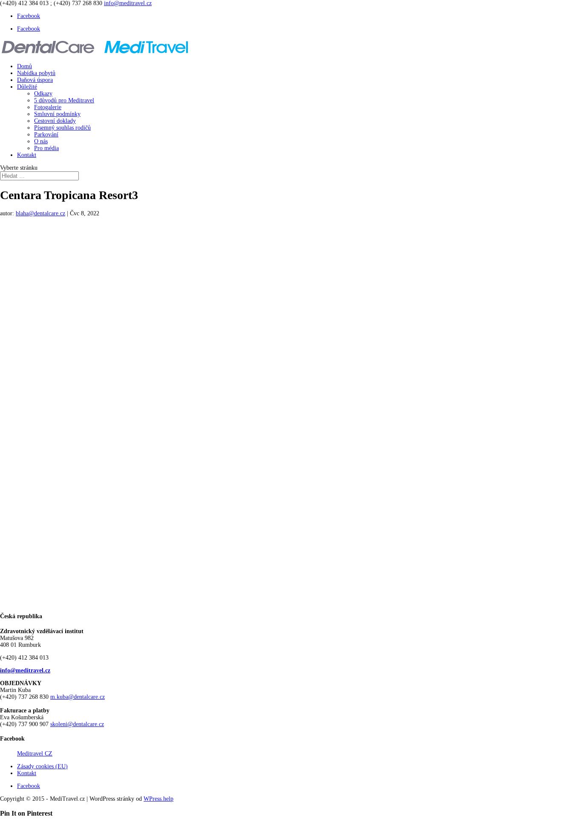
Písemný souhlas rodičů (62, 127)
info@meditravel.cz (25, 670)
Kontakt (26, 155)
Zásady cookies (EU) (42, 766)
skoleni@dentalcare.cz (77, 724)
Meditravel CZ (34, 753)
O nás (41, 141)
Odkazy (43, 93)
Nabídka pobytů (36, 73)
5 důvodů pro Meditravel (64, 100)
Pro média (46, 148)
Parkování (46, 134)
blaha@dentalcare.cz (40, 213)
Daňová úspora (35, 80)
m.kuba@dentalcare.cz (77, 697)
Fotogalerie (47, 107)
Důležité (27, 87)
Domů (24, 66)
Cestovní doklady (55, 121)
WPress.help (158, 799)
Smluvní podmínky (57, 114)
